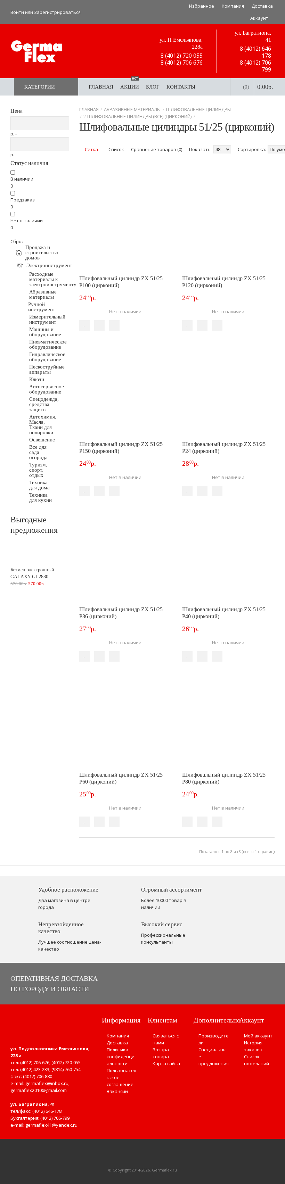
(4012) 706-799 (55, 1118)
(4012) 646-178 (47, 1111)
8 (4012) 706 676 (181, 62)
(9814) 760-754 (66, 1069)
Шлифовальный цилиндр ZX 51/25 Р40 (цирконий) (224, 612)
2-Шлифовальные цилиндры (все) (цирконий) (137, 116)
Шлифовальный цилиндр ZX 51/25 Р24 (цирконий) (224, 447)
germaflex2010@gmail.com (38, 1090)
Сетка (91, 149)
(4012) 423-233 (34, 1069)
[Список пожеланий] (84, 325)
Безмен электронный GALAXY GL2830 (32, 573)
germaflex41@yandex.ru (51, 1125)
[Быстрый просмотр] (114, 325)
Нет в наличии (26, 220)
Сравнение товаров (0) (156, 149)
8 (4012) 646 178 (254, 52)
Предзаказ (22, 200)
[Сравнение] (99, 325)
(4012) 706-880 (37, 1076)
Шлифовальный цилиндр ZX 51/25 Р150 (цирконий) (121, 447)
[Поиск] (218, 87)
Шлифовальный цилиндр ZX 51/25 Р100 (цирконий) (121, 281)
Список (115, 149)
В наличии (21, 179)
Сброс (17, 241)
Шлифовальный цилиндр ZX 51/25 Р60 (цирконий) (121, 778)
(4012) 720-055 (66, 1062)
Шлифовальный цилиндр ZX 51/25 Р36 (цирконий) (121, 612)
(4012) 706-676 (34, 1062)
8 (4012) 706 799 (254, 66)
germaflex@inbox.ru (46, 1083)
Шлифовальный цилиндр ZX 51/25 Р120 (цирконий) (224, 281)
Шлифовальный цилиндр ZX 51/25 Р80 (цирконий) (224, 778)
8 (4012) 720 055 (181, 55)
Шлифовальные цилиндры (198, 109)
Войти (17, 12)
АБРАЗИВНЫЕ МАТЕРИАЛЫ (132, 109)
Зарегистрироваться (57, 12)
